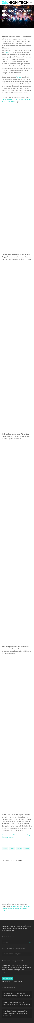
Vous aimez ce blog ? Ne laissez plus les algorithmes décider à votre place (15, 1013)
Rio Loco (18, 77)
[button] (31, 2)
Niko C (6, 19)
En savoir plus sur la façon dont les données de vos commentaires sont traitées (16, 909)
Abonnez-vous (7, 979)
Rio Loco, (9, 52)
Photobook (12, 21)
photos (12, 848)
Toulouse (26, 848)
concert (5, 848)
